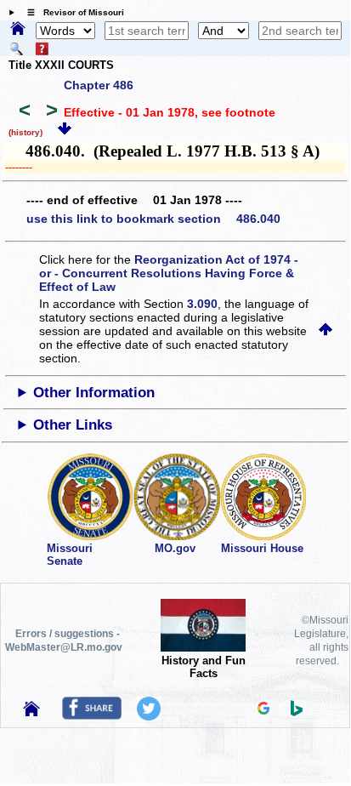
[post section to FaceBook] (92, 715)
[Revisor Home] (31, 712)
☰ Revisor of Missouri (71, 12)
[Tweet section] (149, 716)
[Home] (17, 29)
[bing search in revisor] (297, 712)
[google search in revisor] (263, 710)
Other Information (94, 392)
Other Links (72, 425)
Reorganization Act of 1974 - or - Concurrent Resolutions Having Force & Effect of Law (168, 273)
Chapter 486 (98, 85)
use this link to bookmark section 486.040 (153, 218)
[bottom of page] (64, 131)
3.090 (202, 303)
